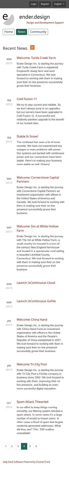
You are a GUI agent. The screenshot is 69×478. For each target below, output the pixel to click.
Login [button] (33, 4)
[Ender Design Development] (34, 19)
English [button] (58, 4)
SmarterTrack (43, 462)
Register (45, 4)
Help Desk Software (13, 462)
